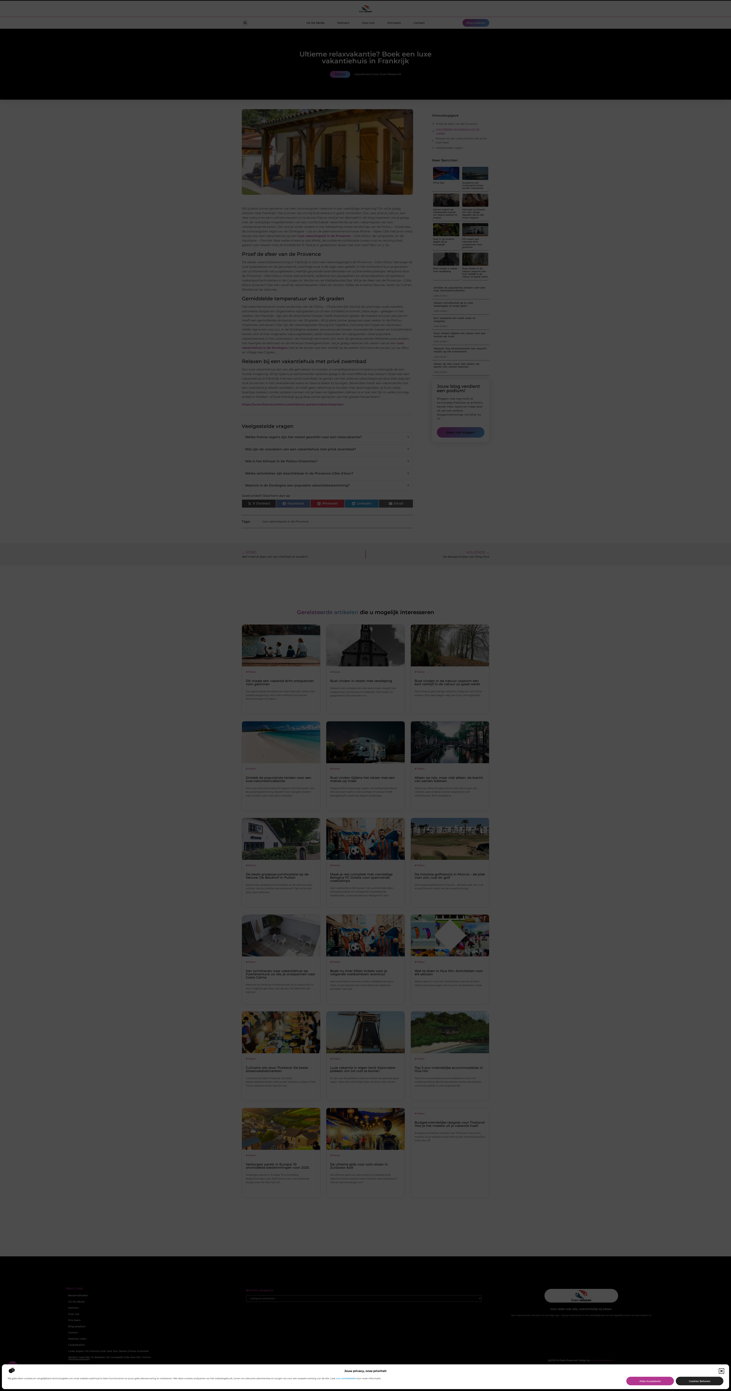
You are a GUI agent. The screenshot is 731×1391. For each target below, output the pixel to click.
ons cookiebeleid (345, 1378)
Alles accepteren (650, 1381)
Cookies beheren (699, 1381)
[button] (721, 1371)
